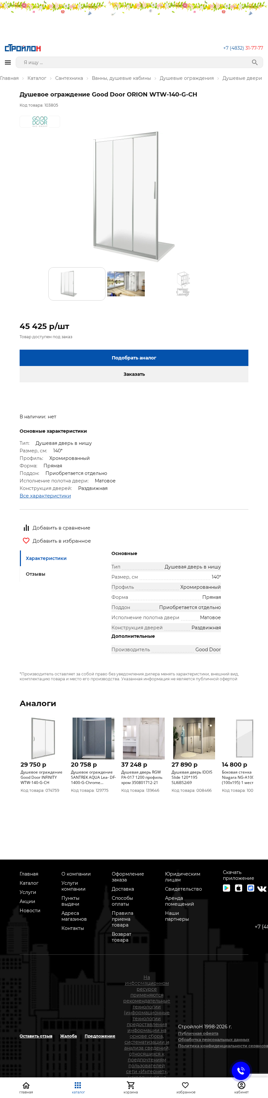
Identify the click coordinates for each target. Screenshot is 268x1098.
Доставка (123, 889)
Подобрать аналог (134, 358)
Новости (30, 911)
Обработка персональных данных (213, 1039)
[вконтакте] (262, 889)
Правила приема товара (122, 919)
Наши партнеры (177, 916)
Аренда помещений (179, 901)
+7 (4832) (243, 48)
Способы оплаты (122, 901)
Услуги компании (73, 886)
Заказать (134, 374)
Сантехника (69, 78)
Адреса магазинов (74, 916)
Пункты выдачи (70, 901)
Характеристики (46, 558)
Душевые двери (242, 78)
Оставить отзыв (36, 1036)
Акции (27, 901)
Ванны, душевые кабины (121, 78)
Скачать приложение (238, 875)
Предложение (100, 1036)
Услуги (28, 892)
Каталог (36, 78)
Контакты (72, 928)
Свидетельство (183, 889)
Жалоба (68, 1036)
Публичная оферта (198, 1033)
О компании (76, 874)
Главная (9, 78)
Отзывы (35, 574)
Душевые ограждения (187, 78)
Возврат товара (121, 937)
